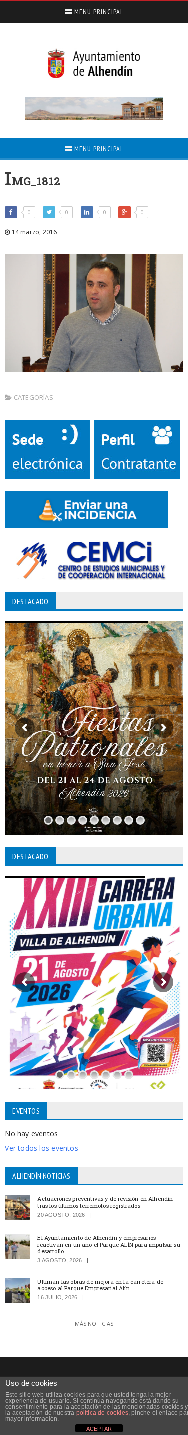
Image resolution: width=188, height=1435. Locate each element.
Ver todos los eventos (41, 1148)
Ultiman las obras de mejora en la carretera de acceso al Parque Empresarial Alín (100, 1285)
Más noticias (94, 1323)
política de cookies (102, 1412)
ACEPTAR (99, 1429)
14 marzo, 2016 (33, 232)
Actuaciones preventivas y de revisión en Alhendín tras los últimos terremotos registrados (105, 1202)
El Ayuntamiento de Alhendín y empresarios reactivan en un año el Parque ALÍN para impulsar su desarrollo (108, 1244)
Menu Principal (98, 11)
